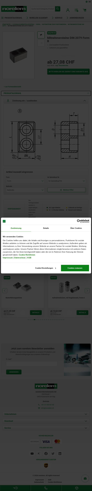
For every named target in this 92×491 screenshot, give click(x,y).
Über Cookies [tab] (76, 228)
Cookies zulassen (75, 268)
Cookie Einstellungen (44, 268)
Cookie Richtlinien (26, 255)
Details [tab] (46, 228)
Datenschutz (20, 257)
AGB (29, 257)
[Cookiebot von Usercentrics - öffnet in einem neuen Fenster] (78, 221)
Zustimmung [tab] (16, 228)
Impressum (8, 257)
